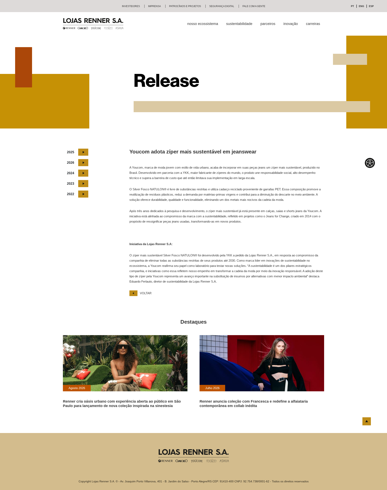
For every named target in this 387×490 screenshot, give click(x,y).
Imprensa (154, 6)
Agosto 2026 (77, 388)
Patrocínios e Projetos (185, 6)
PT (352, 6)
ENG (361, 6)
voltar (146, 293)
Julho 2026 (212, 388)
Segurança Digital (221, 6)
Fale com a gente (253, 6)
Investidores (131, 6)
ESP (371, 6)
